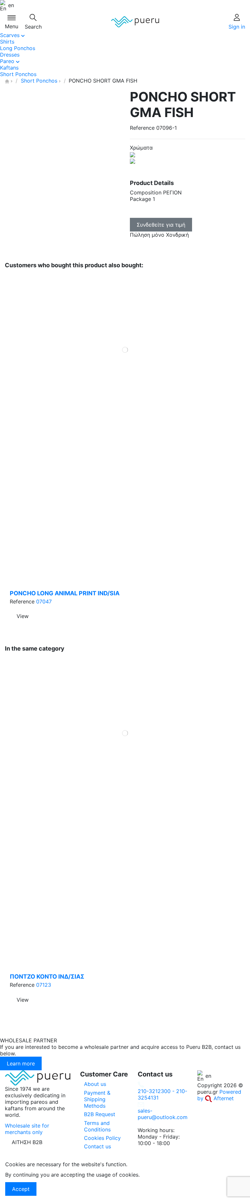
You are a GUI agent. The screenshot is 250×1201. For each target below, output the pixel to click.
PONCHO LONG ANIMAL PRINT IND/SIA (64, 593)
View (23, 616)
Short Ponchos (18, 74)
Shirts (7, 41)
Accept (21, 1189)
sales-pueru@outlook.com (163, 1113)
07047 (44, 601)
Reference (142, 128)
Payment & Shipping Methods (97, 1099)
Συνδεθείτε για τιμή (161, 224)
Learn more (21, 1063)
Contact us (97, 1146)
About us (95, 1084)
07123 (43, 985)
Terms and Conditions (97, 1126)
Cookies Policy (102, 1138)
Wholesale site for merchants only (27, 1128)
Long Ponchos (17, 48)
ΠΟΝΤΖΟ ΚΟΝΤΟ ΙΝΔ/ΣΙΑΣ (47, 976)
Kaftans (9, 67)
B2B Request (99, 1114)
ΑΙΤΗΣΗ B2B (27, 1142)
